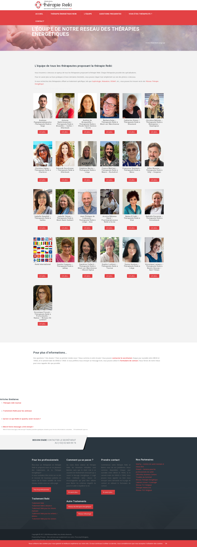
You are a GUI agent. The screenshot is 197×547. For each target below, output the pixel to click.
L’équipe (88, 14)
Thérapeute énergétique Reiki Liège (46, 388)
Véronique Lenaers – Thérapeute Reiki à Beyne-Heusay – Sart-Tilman (154, 267)
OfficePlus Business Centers (146, 474)
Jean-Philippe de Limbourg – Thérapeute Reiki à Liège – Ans (87, 219)
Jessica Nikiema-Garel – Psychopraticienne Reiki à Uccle (110, 219)
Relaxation (106, 81)
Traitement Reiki (38, 503)
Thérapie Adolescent (143, 487)
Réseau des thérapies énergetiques (79, 507)
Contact (39, 21)
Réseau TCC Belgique (144, 485)
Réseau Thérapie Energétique (147, 480)
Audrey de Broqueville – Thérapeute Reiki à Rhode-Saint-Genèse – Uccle (87, 124)
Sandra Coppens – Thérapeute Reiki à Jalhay (65, 266)
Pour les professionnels (41, 490)
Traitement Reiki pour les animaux (17, 411)
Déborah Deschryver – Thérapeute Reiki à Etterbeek (65, 170)
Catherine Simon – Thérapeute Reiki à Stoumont (132, 122)
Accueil (39, 14)
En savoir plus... (73, 492)
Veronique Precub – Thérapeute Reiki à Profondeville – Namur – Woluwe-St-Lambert (43, 316)
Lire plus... (42, 132)
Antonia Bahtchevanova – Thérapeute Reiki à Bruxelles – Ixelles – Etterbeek (65, 124)
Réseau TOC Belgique (144, 490)
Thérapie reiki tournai (12, 403)
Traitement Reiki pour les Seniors (44, 519)
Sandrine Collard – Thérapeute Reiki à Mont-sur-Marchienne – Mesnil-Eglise (87, 267)
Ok (166, 543)
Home (148, 43)
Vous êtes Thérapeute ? (140, 14)
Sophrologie (96, 81)
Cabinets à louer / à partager (146, 482)
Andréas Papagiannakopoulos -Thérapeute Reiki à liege (43, 123)
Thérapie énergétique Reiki (64, 14)
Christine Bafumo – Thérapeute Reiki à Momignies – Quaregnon (154, 123)
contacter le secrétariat (122, 358)
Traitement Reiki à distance (42, 506)
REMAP (113, 81)
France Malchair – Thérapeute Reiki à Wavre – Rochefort (109, 170)
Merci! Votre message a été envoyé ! (18, 427)
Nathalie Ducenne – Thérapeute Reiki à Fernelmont (154, 218)
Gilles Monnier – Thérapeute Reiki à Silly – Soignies (154, 170)
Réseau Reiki (52, 534)
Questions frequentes (110, 14)
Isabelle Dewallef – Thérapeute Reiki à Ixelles (43, 218)
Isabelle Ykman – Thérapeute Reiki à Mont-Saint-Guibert (65, 218)
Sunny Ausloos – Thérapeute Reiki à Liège (132, 266)
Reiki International (43, 264)
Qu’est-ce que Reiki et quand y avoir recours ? (22, 419)
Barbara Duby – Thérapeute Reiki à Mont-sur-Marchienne (109, 122)
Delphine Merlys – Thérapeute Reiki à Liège (87, 170)
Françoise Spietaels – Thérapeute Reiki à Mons (132, 170)
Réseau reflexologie (84, 514)
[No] (194, 543)
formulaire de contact (129, 361)
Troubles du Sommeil (144, 477)
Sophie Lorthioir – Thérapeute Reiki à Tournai (109, 266)
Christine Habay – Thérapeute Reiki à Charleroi (43, 170)
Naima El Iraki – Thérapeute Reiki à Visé (132, 218)
